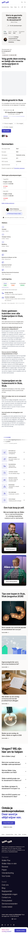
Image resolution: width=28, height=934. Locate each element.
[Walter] (5, 2)
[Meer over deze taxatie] (15, 55)
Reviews (5, 867)
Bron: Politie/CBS (11, 303)
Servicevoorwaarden (9, 904)
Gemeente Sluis (5, 7)
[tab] (5, 284)
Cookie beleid (7, 907)
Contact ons (6, 897)
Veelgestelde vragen (9, 894)
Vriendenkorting (8, 873)
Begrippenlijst (7, 891)
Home (3, 834)
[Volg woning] (24, 7)
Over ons (5, 885)
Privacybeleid (7, 900)
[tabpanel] (14, 295)
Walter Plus (6, 860)
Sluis (12, 7)
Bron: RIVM (4, 303)
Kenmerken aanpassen (19, 168)
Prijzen (4, 870)
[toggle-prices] (7, 25)
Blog (3, 888)
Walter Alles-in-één (9, 863)
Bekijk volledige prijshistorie (8, 203)
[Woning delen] (22, 7)
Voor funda (6, 876)
